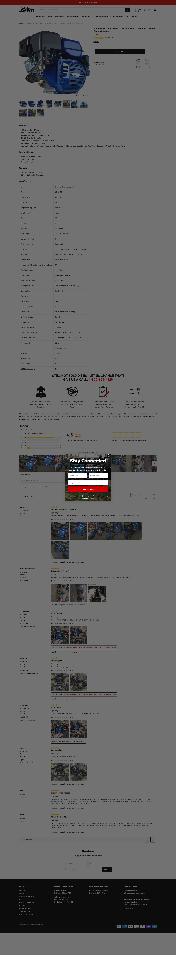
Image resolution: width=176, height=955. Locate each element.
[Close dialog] (108, 456)
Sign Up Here (88, 489)
